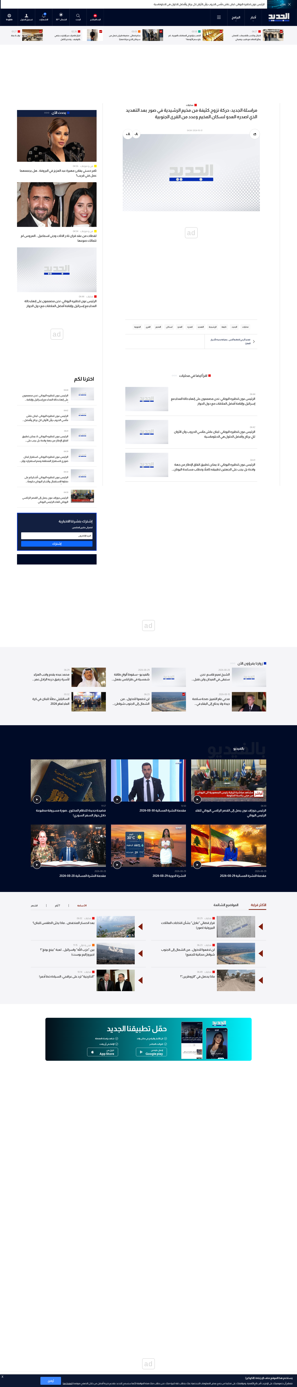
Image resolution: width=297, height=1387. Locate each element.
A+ (128, 134)
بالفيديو (238, 748)
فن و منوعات (86, 166)
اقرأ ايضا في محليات (193, 375)
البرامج (236, 17)
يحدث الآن (59, 112)
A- (136, 134)
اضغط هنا (68, 1383)
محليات (89, 296)
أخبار (253, 17)
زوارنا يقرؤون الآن (250, 663)
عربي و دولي (85, 945)
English (9, 19)
